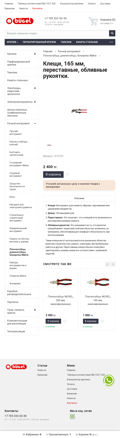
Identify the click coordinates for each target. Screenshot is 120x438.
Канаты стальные (87, 42)
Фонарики (15, 283)
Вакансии (10, 8)
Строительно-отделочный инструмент (17, 218)
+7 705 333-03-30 (56, 18)
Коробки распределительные (18, 293)
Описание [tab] (79, 198)
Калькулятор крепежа (71, 3)
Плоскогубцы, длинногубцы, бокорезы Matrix (19, 252)
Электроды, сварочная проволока (14, 91)
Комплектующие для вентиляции (17, 322)
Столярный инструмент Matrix (19, 164)
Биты (12, 196)
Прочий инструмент (16, 132)
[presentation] (107, 264)
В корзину (53, 174)
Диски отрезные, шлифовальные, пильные (17, 112)
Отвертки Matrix (18, 275)
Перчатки (12, 302)
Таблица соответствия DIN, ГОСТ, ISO (37, 3)
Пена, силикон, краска (15, 311)
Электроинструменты (18, 101)
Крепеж (11, 42)
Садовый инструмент (16, 174)
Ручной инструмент (18, 123)
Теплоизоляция (16, 331)
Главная (9, 3)
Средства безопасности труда (17, 186)
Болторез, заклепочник (16, 153)
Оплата (92, 3)
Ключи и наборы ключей (19, 143)
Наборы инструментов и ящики (18, 265)
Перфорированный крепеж (39, 42)
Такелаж (66, 42)
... (111, 41)
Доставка (105, 3)
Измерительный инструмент (18, 230)
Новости (23, 8)
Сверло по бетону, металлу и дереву (19, 240)
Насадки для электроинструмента (20, 206)
